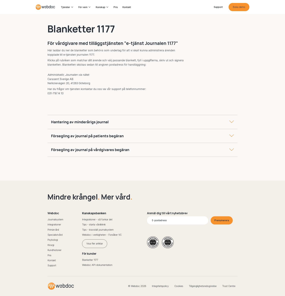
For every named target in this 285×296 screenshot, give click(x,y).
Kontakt (126, 7)
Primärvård (53, 229)
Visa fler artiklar (94, 243)
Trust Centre (228, 286)
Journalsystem (55, 219)
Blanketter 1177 (90, 259)
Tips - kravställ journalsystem (98, 229)
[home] (45, 7)
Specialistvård (55, 234)
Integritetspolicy (160, 286)
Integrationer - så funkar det (97, 219)
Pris (116, 7)
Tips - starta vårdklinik (94, 224)
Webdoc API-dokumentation (97, 264)
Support (52, 265)
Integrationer (54, 224)
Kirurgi (51, 245)
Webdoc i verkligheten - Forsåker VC (102, 234)
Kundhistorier (54, 250)
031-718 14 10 (56, 93)
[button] (67, 7)
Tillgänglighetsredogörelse (203, 286)
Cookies (178, 286)
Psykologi (53, 239)
